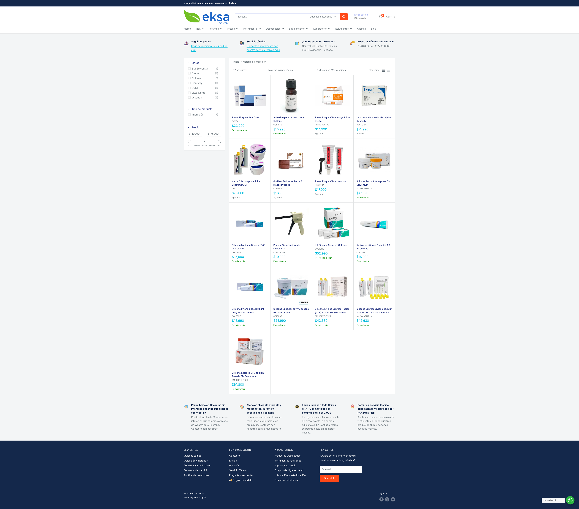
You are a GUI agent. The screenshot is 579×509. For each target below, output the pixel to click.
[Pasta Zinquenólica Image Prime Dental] (332, 95)
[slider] (189, 141)
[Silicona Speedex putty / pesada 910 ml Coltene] (291, 287)
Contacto (234, 455)
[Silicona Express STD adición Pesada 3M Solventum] (249, 350)
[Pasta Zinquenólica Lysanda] (332, 159)
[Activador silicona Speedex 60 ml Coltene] (374, 223)
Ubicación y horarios (196, 460)
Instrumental (250, 28)
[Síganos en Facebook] (381, 499)
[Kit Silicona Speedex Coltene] (332, 223)
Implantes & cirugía (285, 465)
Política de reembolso (196, 475)
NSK (198, 28)
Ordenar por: (331, 70)
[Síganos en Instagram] (387, 499)
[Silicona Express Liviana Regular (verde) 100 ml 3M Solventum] (374, 287)
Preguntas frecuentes (241, 475)
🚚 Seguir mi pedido (240, 480)
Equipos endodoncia (286, 480)
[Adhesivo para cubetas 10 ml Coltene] (291, 95)
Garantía (234, 465)
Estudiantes (342, 28)
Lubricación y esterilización (290, 475)
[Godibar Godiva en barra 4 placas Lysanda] (291, 159)
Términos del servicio (196, 470)
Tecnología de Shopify (195, 497)
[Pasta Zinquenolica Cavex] (249, 95)
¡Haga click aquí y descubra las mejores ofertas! (210, 3)
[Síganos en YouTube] (393, 499)
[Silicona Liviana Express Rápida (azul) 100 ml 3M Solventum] (332, 287)
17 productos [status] (240, 70)
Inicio (236, 61)
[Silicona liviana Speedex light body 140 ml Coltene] (249, 287)
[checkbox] (204, 68)
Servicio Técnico (238, 470)
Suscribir (329, 478)
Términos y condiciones (197, 465)
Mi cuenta (360, 18)
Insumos (214, 28)
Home (187, 28)
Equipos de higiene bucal (288, 470)
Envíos (233, 460)
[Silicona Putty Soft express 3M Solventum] (374, 159)
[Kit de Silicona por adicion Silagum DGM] (249, 159)
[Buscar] (344, 16)
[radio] (383, 70)
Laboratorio (320, 28)
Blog (373, 28)
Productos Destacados (287, 455)
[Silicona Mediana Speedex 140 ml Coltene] (249, 223)
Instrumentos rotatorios (287, 460)
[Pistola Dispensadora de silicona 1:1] (291, 223)
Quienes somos (192, 455)
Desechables (273, 28)
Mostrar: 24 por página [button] (280, 70)
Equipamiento (297, 28)
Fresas (231, 28)
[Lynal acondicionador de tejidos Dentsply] (374, 95)
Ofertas (361, 28)
